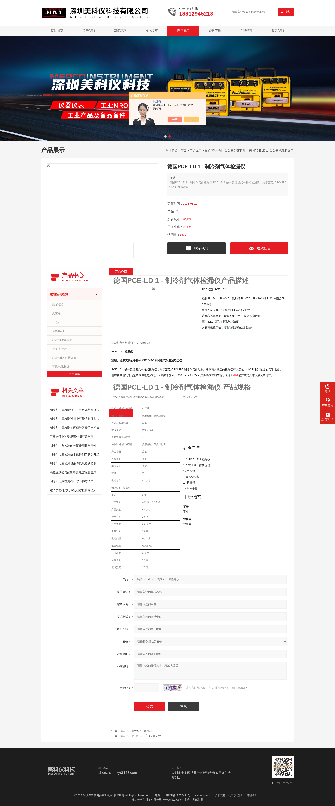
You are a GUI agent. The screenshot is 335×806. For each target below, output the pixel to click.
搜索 (287, 11)
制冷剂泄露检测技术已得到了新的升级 (74, 454)
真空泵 (56, 313)
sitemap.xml (202, 795)
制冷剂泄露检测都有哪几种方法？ (71, 481)
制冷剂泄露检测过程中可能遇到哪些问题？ (76, 418)
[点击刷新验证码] (172, 687)
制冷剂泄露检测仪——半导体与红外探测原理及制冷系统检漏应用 (76, 409)
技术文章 (152, 30)
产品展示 (183, 30)
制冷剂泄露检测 (235, 150)
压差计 (56, 322)
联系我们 (278, 30)
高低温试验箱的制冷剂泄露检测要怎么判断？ (76, 472)
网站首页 (57, 30)
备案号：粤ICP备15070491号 (173, 795)
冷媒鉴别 (58, 331)
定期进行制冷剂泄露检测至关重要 (71, 436)
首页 (183, 150)
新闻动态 (120, 30)
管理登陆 (251, 795)
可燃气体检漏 (61, 366)
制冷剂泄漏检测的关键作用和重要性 (73, 445)
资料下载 (215, 30)
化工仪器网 (235, 795)
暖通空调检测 (213, 150)
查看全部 (74, 374)
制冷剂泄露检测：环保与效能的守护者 (74, 427)
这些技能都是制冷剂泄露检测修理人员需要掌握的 (76, 490)
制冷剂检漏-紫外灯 (64, 357)
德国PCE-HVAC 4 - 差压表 (136, 730)
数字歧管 (58, 304)
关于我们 (89, 30)
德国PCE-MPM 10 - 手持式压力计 (140, 735)
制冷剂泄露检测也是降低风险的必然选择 (76, 463)
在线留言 (246, 30)
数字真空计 (59, 349)
